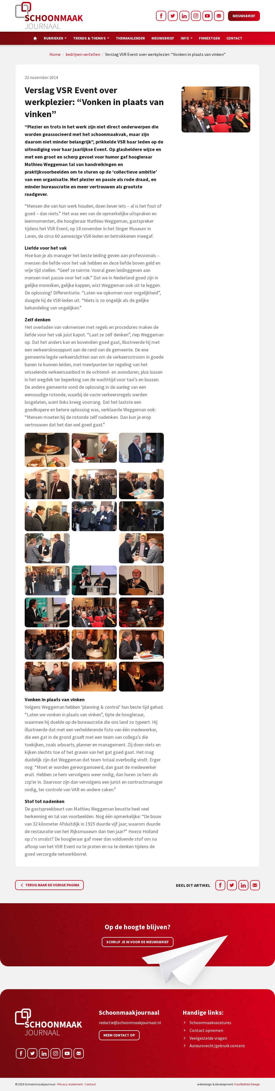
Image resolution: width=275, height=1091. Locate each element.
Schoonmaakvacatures (210, 1022)
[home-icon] (35, 38)
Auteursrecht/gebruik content (217, 1045)
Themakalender (130, 38)
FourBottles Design (228, 1084)
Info (185, 38)
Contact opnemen (206, 1030)
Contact (234, 38)
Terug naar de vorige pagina (51, 885)
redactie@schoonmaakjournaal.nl (130, 1022)
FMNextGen (209, 38)
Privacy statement (70, 1084)
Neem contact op (119, 1035)
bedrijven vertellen (83, 54)
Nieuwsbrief (244, 15)
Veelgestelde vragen (208, 1038)
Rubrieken (53, 38)
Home (55, 54)
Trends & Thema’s (89, 38)
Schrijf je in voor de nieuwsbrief (137, 941)
